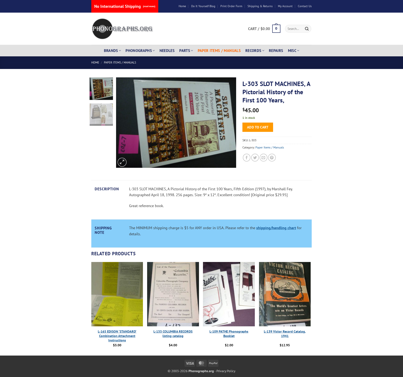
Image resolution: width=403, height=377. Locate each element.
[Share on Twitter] (255, 157)
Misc (292, 50)
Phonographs (139, 50)
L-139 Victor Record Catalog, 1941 (285, 333)
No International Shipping (124, 6)
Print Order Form (231, 6)
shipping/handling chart (276, 227)
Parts (184, 50)
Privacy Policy (225, 371)
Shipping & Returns (260, 6)
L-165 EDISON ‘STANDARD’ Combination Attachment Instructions (117, 335)
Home (182, 6)
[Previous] (124, 123)
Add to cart (258, 127)
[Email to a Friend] (263, 157)
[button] (264, 28)
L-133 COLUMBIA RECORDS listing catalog (172, 333)
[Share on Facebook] (247, 157)
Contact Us (305, 6)
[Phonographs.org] (122, 28)
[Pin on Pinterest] (272, 157)
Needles (167, 50)
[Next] (228, 123)
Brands (111, 50)
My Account (285, 6)
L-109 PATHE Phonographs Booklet (228, 333)
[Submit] (307, 29)
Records (253, 50)
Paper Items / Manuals (219, 50)
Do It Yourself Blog (203, 6)
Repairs (276, 50)
